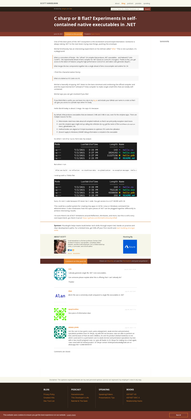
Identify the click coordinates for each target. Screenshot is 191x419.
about (117, 3)
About (70, 253)
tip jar (95, 100)
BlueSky (110, 261)
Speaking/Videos (106, 394)
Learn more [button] (71, 415)
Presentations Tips (107, 397)
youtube (138, 3)
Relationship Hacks (134, 401)
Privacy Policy (49, 394)
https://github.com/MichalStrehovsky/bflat (99, 218)
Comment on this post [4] (73, 34)
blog (123, 3)
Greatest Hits (49, 397)
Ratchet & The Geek (79, 401)
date (70, 9)
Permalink (127, 261)
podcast (130, 3)
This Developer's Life (80, 397)
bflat (113, 49)
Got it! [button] (178, 415)
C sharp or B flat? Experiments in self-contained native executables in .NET (95, 21)
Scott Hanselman (49, 3)
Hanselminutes (77, 394)
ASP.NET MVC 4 (132, 397)
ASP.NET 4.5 (131, 394)
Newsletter (76, 253)
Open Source (95, 34)
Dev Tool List (49, 401)
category (64, 9)
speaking (146, 3)
